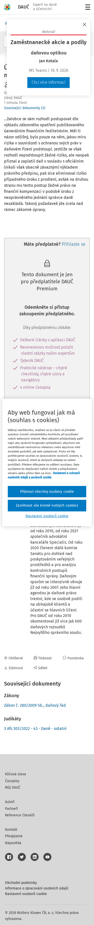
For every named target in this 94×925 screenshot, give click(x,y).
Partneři (11, 809)
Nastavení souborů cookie (26, 894)
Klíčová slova (15, 774)
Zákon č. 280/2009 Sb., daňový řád (35, 705)
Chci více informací (48, 82)
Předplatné (14, 836)
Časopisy (12, 781)
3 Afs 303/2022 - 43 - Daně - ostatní (35, 728)
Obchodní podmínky (21, 883)
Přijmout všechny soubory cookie (47, 491)
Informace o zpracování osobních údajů (36, 888)
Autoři (10, 802)
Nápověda (13, 843)
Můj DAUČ (12, 787)
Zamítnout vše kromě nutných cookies (47, 505)
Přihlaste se (73, 244)
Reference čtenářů (20, 815)
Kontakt (11, 829)
